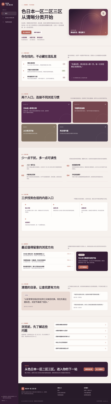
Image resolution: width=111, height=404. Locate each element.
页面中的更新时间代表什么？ (63, 336)
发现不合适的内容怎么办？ (62, 348)
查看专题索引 (37, 32)
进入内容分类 (26, 32)
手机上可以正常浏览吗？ (62, 342)
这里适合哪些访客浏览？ (62, 324)
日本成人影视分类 (8, 17)
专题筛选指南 (7, 22)
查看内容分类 (88, 369)
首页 (5, 13)
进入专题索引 (99, 369)
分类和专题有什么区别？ (62, 330)
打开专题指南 (83, 267)
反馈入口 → (4, 400)
